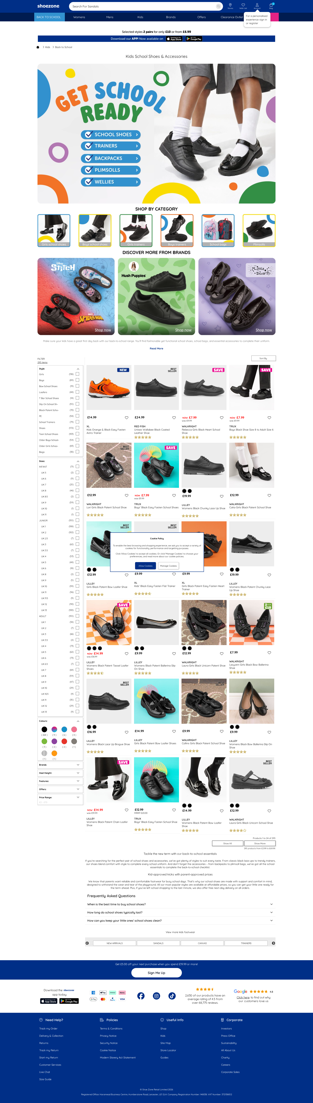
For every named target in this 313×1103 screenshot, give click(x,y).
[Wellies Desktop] (110, 183)
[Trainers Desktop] (111, 146)
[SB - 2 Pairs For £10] (156, 32)
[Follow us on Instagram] (156, 996)
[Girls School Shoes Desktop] (53, 231)
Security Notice (109, 1043)
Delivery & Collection (51, 1035)
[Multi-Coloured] (54, 729)
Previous (87, 943)
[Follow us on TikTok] (172, 996)
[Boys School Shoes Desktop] (94, 230)
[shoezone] (48, 6)
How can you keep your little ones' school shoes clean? (124, 920)
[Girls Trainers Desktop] (135, 230)
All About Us (228, 1050)
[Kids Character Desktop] (75, 296)
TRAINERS (246, 943)
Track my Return (49, 1050)
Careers (225, 1064)
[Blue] (64, 729)
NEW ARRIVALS (115, 943)
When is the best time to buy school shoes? (116, 904)
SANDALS (158, 943)
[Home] (37, 47)
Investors (226, 1028)
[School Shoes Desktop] (111, 133)
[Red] (64, 741)
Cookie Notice (108, 1050)
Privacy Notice (108, 1035)
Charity (225, 1057)
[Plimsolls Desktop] (110, 170)
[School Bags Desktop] (217, 230)
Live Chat (44, 1072)
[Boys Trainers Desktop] (176, 231)
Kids (47, 47)
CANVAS (202, 943)
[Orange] (54, 753)
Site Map (165, 1043)
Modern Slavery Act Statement (118, 1057)
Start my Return (48, 1057)
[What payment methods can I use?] (108, 995)
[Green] (44, 741)
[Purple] (54, 741)
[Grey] (74, 741)
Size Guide (45, 1079)
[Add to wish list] (126, 417)
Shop (163, 1028)
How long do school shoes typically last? (114, 912)
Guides (164, 1057)
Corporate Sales (230, 1072)
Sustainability (229, 1043)
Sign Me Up (156, 973)
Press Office (228, 1035)
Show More (260, 843)
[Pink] (74, 729)
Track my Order (48, 1028)
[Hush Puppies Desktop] (156, 296)
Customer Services (50, 1064)
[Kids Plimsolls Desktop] (258, 231)
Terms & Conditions (111, 1028)
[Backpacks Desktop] (110, 158)
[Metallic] (44, 753)
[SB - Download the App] (156, 39)
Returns (43, 1043)
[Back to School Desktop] (156, 336)
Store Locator (168, 1050)
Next (273, 943)
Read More (156, 348)
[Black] (44, 729)
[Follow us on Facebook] (141, 996)
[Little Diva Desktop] (236, 295)
